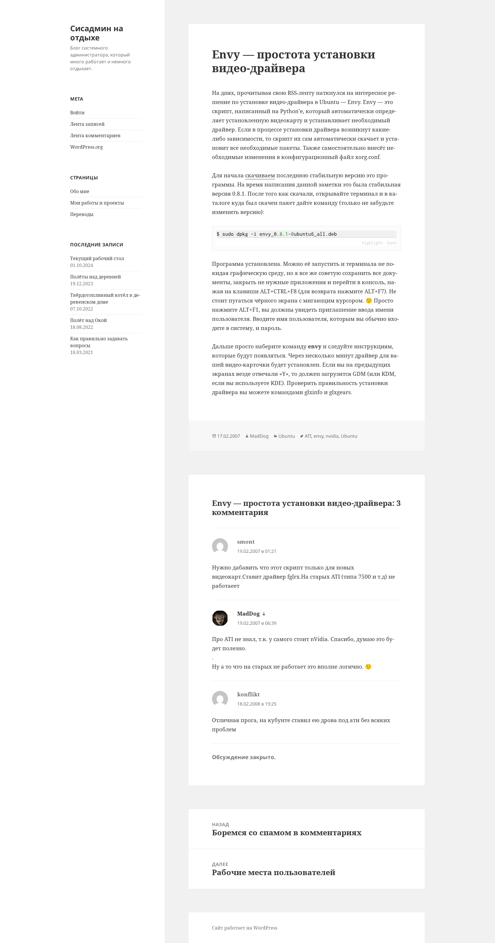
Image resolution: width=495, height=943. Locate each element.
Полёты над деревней (95, 277)
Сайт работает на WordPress (244, 928)
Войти (77, 112)
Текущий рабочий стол (97, 258)
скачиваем (260, 175)
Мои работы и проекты (97, 203)
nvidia (332, 436)
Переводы (81, 214)
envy (318, 436)
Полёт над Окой (88, 320)
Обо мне (79, 191)
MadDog (259, 436)
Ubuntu (286, 436)
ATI (308, 436)
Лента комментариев (95, 135)
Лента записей (87, 124)
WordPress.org (86, 147)
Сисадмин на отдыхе (96, 33)
